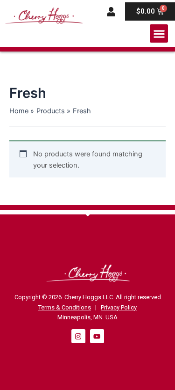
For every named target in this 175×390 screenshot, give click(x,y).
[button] (159, 33)
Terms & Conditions (64, 307)
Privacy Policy (119, 307)
